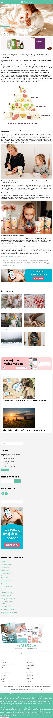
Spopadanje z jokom (9, 463)
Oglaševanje (4, 667)
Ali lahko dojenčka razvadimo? (8, 601)
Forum (2, 676)
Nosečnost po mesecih (6, 564)
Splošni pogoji (11, 265)
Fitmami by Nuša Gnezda (32, 674)
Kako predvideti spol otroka (7, 572)
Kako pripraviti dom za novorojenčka (9, 612)
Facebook (3, 673)
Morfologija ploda (5, 570)
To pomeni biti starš (5, 610)
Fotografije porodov (5, 584)
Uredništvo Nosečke (8, 256)
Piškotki (3, 665)
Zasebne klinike (29, 678)
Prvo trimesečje (4, 566)
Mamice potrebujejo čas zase (7, 613)
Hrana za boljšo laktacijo (6, 592)
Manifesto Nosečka (30, 662)
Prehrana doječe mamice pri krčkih (8, 598)
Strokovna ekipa (30, 665)
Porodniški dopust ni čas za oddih (8, 604)
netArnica (28, 677)
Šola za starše (29, 672)
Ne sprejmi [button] (2, 717)
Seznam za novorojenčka (6, 586)
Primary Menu (1, 1)
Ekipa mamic (29, 667)
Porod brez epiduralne (6, 573)
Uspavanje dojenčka (9, 458)
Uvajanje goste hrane (9, 461)
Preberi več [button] (13, 715)
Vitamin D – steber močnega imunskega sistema (24, 418)
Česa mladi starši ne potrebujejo (8, 607)
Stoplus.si (28, 679)
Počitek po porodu (5, 587)
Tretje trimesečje (5, 569)
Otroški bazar (29, 681)
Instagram (3, 675)
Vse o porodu (4, 583)
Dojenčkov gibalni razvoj (6, 599)
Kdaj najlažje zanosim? (6, 563)
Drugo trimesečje (5, 567)
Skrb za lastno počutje (9, 466)
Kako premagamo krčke (6, 596)
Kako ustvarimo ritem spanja (7, 590)
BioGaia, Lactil (29, 675)
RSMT (41, 689)
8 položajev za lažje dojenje (7, 593)
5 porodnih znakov (5, 578)
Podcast (3, 678)
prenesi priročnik (26, 653)
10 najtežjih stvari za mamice (7, 609)
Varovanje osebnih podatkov (7, 664)
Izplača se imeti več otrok (7, 606)
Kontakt (28, 668)
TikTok (2, 681)
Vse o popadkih (4, 577)
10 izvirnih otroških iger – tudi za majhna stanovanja (25, 388)
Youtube (3, 679)
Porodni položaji (4, 581)
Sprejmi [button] (7, 717)
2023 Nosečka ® (14, 689)
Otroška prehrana (6, 26)
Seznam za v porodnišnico (7, 580)
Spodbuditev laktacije (6, 595)
